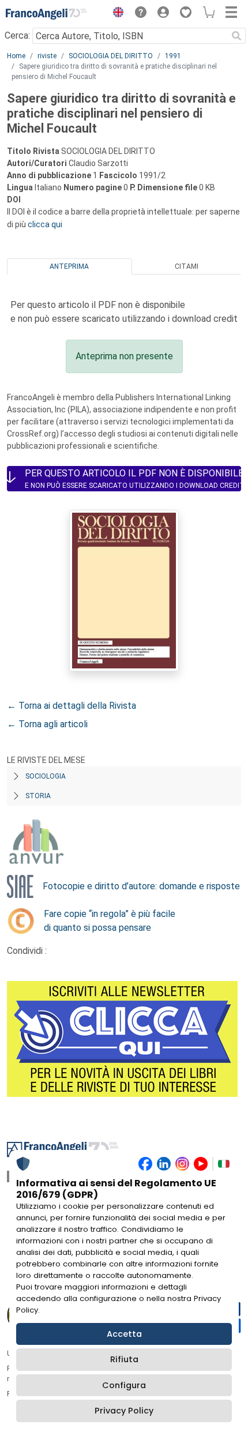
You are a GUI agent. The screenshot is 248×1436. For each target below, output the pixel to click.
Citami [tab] (186, 266)
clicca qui (45, 224)
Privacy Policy (124, 1410)
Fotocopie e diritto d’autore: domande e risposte (141, 886)
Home (16, 56)
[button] (115, 14)
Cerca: (17, 35)
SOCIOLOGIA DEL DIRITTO (111, 56)
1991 (173, 56)
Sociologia (45, 776)
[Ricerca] (236, 36)
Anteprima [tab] (69, 266)
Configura (124, 1385)
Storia (38, 796)
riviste (47, 56)
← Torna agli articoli (47, 724)
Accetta (124, 1334)
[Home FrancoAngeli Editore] (46, 14)
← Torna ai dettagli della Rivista (71, 705)
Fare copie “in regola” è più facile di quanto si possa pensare (109, 920)
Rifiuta (124, 1359)
